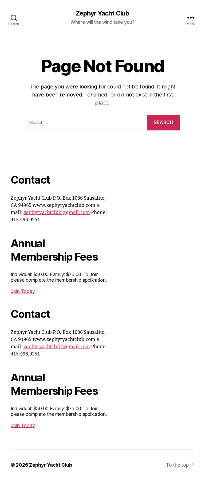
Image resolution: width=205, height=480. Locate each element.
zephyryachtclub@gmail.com (56, 213)
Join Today (23, 291)
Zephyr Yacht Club (102, 13)
